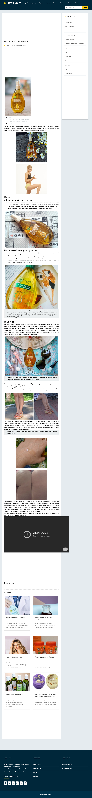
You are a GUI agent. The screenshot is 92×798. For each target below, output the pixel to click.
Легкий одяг (68, 22)
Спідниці (33, 3)
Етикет (66, 78)
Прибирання (68, 73)
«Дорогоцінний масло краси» (20, 119)
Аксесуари (67, 56)
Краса (8, 45)
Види (9, 117)
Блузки (41, 3)
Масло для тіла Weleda (14, 694)
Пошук (85, 7)
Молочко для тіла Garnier (15, 617)
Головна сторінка (67, 764)
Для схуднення (69, 60)
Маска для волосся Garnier (45, 657)
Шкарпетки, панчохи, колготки (74, 43)
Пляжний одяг (69, 30)
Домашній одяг (69, 26)
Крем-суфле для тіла (14, 657)
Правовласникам (67, 768)
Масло (24, 45)
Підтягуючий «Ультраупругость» (20, 121)
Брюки (55, 3)
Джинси (62, 3)
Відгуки (10, 123)
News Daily (13, 2)
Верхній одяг (68, 48)
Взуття (66, 52)
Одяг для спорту (69, 35)
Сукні (26, 3)
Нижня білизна (69, 39)
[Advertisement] (31, 27)
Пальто (70, 3)
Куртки (77, 3)
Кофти (48, 3)
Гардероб (67, 65)
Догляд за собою (16, 45)
